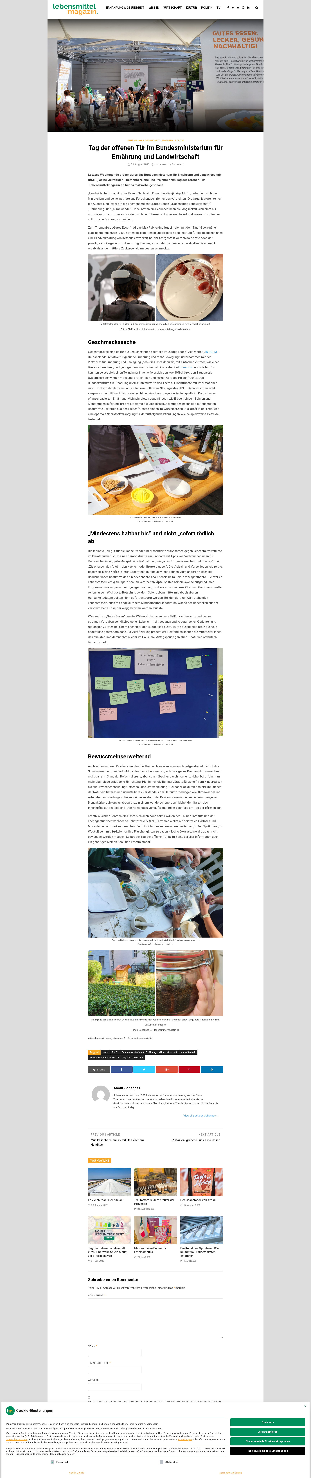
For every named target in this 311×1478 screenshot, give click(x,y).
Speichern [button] (268, 1422)
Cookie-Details (76, 1473)
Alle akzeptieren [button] (268, 1431)
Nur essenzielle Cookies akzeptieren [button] (268, 1441)
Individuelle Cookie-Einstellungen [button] (268, 1450)
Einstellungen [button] (185, 1439)
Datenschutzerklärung (17, 1439)
